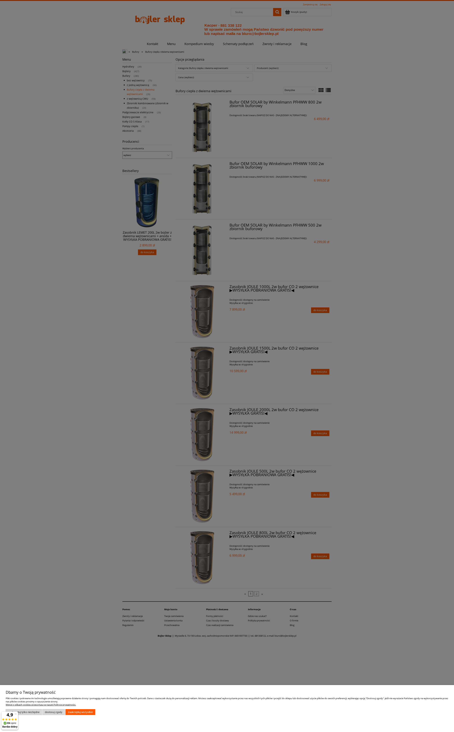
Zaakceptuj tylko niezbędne (24, 712)
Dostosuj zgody (53, 712)
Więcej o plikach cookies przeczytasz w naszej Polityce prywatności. (41, 704)
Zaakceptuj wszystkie (80, 712)
